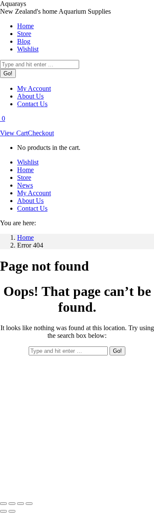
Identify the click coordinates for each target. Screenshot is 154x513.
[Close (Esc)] (3, 503)
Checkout (41, 133)
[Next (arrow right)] (12, 511)
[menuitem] (25, 26)
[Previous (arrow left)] (3, 511)
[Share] (12, 503)
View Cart (14, 133)
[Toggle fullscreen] (20, 503)
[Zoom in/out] (29, 503)
